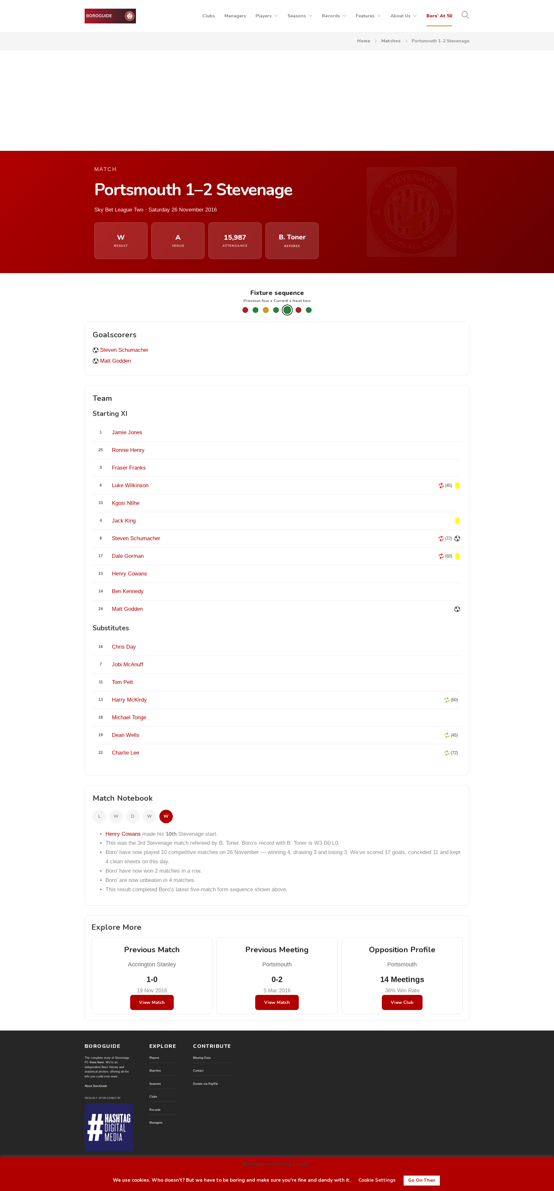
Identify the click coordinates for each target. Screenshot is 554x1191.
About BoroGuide (96, 1086)
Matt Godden (115, 361)
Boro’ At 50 (439, 16)
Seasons (297, 16)
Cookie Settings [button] (377, 1180)
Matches (391, 41)
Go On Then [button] (421, 1180)
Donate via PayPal (205, 1083)
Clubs (208, 16)
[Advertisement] (277, 98)
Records (331, 16)
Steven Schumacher (124, 350)
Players (264, 16)
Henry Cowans (123, 834)
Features (365, 16)
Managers (235, 16)
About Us (400, 16)
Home (363, 41)
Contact (198, 1070)
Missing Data (202, 1057)
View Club (402, 1002)
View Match (152, 1002)
